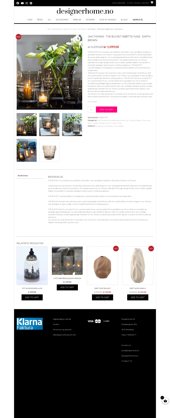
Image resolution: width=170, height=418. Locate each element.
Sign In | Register (118, 3)
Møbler (77, 20)
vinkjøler (120, 126)
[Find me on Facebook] (18, 2)
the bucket (108, 126)
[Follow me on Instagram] (27, 2)
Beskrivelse (23, 175)
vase (115, 126)
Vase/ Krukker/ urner (114, 123)
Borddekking (114, 120)
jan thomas (99, 126)
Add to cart (106, 109)
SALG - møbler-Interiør (96, 123)
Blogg (124, 20)
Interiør (90, 20)
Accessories (62, 20)
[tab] (30, 176)
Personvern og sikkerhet (62, 329)
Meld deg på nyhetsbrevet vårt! (64, 335)
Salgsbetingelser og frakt (62, 319)
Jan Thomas (82, 29)
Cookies (56, 324)
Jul (49, 20)
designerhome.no (85, 11)
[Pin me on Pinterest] (31, 2)
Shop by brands (107, 20)
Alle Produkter (57, 29)
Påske (40, 20)
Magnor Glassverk (69, 29)
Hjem (29, 20)
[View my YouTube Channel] (22, 2)
